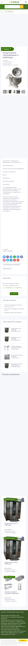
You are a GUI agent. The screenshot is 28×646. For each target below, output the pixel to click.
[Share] (4, 257)
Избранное (10, 11)
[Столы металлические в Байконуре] (7, 357)
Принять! (22, 640)
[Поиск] (21, 6)
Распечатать (8, 268)
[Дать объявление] (26, 2)
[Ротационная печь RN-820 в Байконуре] (7, 366)
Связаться (14, 293)
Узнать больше (15, 644)
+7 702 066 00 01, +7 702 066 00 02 (13, 287)
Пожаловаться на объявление (12, 264)
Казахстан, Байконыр (8, 61)
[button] (4, 78)
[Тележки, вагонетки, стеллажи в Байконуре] (7, 348)
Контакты (13, 638)
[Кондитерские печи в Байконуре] (7, 330)
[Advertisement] (14, 29)
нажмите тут (18, 634)
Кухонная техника (7, 63)
